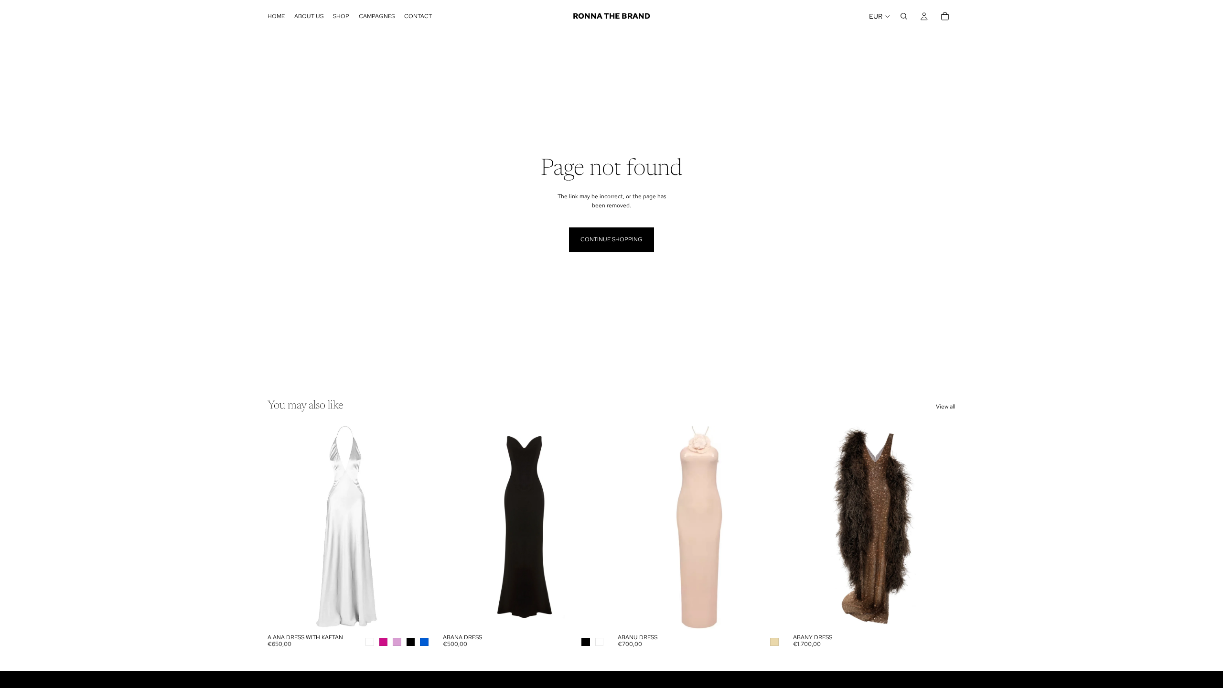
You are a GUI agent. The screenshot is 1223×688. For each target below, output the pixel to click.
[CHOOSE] (415, 614)
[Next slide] (416, 527)
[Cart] (944, 16)
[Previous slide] (282, 527)
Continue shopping (611, 239)
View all (945, 406)
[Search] (903, 16)
